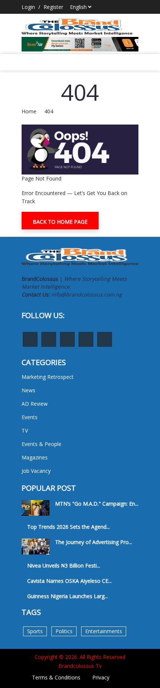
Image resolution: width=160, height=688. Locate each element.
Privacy (100, 677)
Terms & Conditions (56, 677)
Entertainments (103, 631)
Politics (64, 631)
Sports (35, 631)
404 (48, 111)
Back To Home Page (60, 221)
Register (53, 6)
